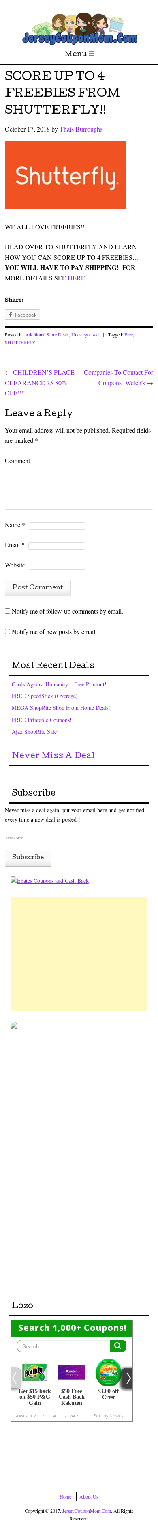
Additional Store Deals (47, 334)
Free (128, 334)
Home (65, 1496)
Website (15, 565)
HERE (76, 278)
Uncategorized (85, 334)
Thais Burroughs (81, 129)
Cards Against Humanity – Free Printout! (59, 684)
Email (15, 544)
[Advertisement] (79, 954)
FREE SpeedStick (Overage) (45, 696)
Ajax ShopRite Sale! (35, 731)
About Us (88, 1496)
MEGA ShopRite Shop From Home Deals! (61, 708)
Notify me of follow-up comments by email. (67, 611)
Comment (17, 460)
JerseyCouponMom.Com (86, 1510)
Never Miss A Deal (53, 757)
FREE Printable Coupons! (42, 720)
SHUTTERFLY (20, 342)
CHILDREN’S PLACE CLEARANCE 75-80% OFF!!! (40, 382)
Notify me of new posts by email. (54, 631)
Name (15, 524)
